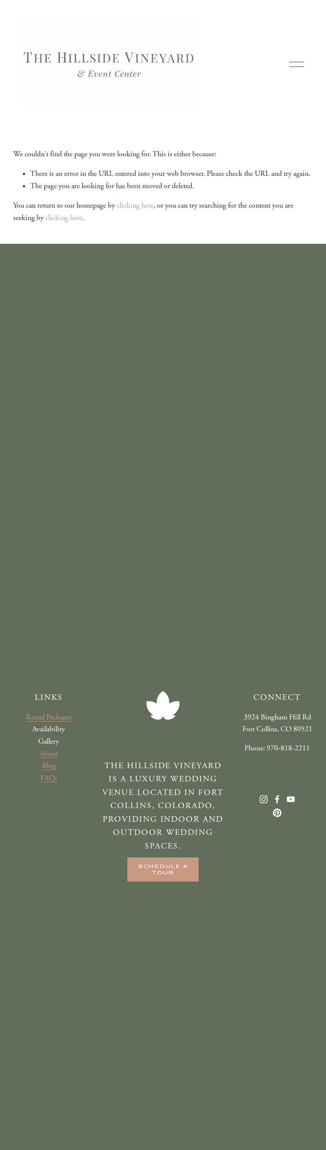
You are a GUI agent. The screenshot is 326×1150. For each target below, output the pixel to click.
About (48, 753)
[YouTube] (291, 799)
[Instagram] (263, 799)
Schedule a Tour (163, 869)
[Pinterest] (277, 813)
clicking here (135, 205)
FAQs (48, 778)
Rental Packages (49, 717)
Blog (49, 765)
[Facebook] (277, 799)
